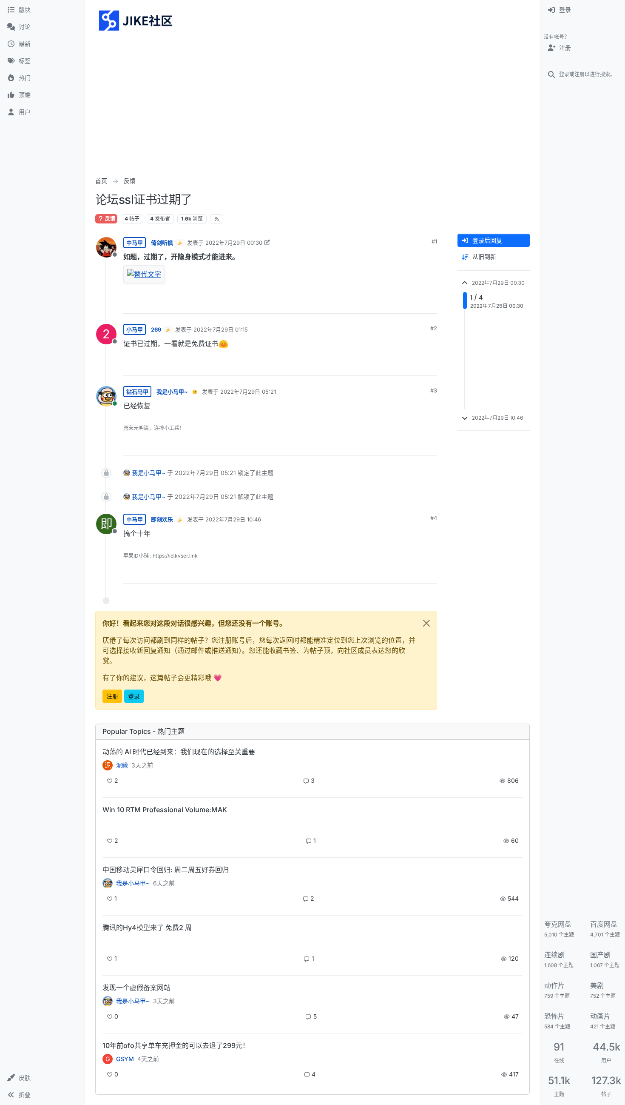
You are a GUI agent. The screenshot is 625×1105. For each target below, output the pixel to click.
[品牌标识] (136, 20)
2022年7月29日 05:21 (248, 391)
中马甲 (134, 242)
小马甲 (134, 329)
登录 (134, 696)
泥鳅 (122, 765)
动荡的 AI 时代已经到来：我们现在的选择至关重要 (178, 751)
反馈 (109, 218)
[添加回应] (367, 303)
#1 (434, 241)
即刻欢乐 (162, 519)
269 (156, 329)
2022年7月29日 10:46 (233, 519)
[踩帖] (412, 303)
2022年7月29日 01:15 (220, 329)
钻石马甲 (137, 391)
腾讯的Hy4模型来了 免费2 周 (147, 927)
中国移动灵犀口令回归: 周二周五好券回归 (165, 869)
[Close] (426, 623)
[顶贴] (384, 303)
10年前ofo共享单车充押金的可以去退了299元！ (175, 1045)
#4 (433, 518)
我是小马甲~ (172, 391)
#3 (433, 390)
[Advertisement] (312, 105)
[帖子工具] (430, 303)
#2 (433, 328)
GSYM (125, 1059)
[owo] (107, 1001)
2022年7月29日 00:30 (233, 242)
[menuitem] (583, 10)
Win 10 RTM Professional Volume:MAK (164, 809)
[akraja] (107, 824)
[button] (42, 1078)
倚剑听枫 (162, 242)
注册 (112, 696)
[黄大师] (107, 883)
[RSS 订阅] (216, 218)
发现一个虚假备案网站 (136, 987)
